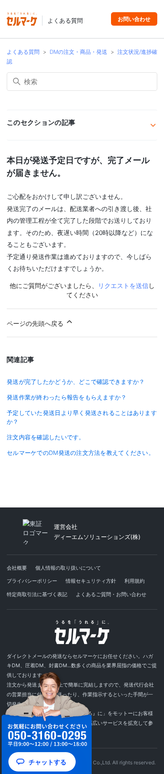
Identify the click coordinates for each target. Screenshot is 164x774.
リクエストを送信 (123, 286)
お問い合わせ (134, 19)
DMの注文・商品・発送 (78, 51)
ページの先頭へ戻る (36, 324)
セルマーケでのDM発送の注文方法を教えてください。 (80, 452)
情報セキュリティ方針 (91, 581)
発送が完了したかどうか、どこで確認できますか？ (76, 381)
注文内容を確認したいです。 (46, 437)
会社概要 (17, 568)
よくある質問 (65, 20)
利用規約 (134, 581)
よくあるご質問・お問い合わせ (111, 594)
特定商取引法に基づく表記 (37, 594)
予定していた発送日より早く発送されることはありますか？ (82, 417)
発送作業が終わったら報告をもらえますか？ (67, 397)
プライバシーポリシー (32, 581)
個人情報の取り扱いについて (68, 568)
